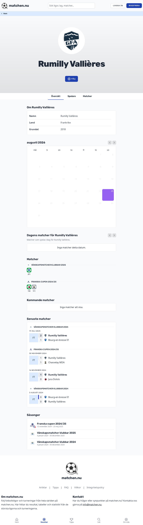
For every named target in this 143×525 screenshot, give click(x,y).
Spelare (72, 96)
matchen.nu (72, 478)
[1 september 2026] (114, 143)
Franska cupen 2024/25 (43, 282)
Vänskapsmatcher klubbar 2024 (51, 388)
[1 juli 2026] (110, 143)
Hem (5, 13)
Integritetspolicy (95, 487)
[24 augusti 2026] (114, 235)
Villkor (77, 487)
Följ (73, 79)
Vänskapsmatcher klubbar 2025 (48, 265)
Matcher (87, 96)
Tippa (56, 487)
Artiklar (43, 487)
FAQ (66, 487)
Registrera (134, 5)
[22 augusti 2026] (110, 235)
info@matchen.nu (92, 504)
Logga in (118, 5)
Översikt (55, 96)
